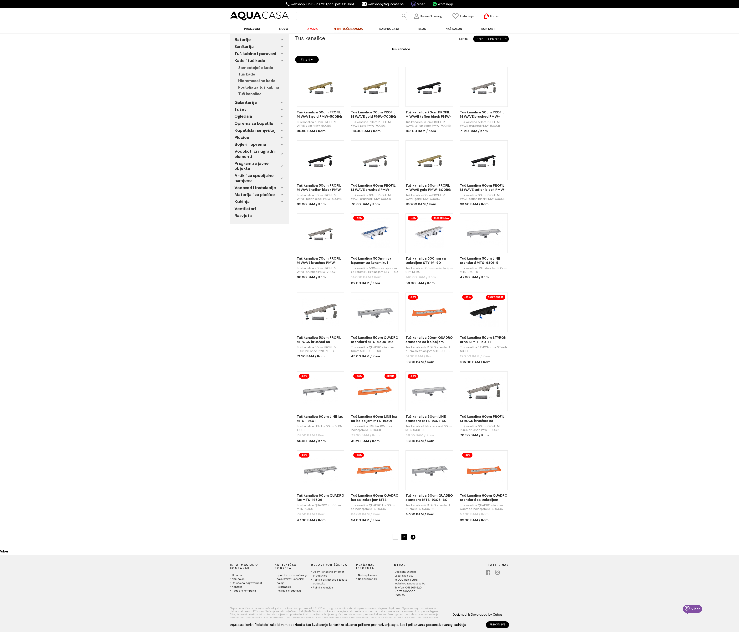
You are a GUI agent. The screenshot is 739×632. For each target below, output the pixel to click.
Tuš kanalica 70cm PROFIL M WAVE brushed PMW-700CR (319, 260)
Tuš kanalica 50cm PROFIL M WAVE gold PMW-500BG (319, 114)
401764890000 (405, 591)
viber (421, 4)
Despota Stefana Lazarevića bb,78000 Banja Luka (406, 575)
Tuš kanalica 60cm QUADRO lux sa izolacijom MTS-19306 (374, 497)
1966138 (400, 595)
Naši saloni (238, 579)
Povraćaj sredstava (289, 590)
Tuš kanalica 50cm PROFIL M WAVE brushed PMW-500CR (482, 114)
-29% (413, 376)
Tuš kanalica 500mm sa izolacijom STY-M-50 (425, 260)
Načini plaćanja (367, 575)
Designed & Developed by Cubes (477, 614)
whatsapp (445, 4)
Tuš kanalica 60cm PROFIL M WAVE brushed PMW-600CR (373, 187)
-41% (413, 218)
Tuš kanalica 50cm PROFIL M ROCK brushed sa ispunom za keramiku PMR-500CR (319, 339)
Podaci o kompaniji (244, 590)
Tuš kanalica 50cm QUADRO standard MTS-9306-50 (374, 339)
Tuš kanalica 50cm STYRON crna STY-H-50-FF (483, 339)
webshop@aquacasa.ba (386, 4)
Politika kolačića (323, 587)
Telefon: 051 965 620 (408, 587)
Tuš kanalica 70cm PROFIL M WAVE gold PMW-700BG (373, 114)
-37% (304, 455)
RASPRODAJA (441, 218)
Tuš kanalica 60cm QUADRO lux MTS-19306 (320, 497)
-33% (304, 376)
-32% (467, 455)
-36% (358, 376)
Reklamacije (284, 586)
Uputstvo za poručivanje (292, 575)
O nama (237, 575)
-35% (413, 297)
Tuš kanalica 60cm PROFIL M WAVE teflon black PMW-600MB (483, 187)
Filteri (306, 60)
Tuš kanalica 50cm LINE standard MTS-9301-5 (480, 260)
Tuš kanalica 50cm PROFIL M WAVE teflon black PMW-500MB (320, 187)
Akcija (390, 376)
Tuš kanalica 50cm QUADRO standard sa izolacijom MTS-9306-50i (429, 339)
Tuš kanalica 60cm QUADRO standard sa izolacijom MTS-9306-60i (483, 497)
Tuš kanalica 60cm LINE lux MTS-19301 (320, 418)
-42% (358, 218)
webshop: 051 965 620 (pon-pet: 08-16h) (322, 4)
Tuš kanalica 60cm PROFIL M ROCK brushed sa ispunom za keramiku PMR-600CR (482, 418)
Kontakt (237, 586)
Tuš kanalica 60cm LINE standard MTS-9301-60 (425, 418)
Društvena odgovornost (247, 583)
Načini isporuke (367, 579)
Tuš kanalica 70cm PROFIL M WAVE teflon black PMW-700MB (428, 114)
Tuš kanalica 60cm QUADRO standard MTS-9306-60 (429, 497)
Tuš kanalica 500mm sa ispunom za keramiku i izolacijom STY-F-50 (371, 260)
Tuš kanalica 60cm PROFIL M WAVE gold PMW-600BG (428, 187)
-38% (467, 297)
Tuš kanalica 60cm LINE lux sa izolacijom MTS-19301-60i (374, 418)
